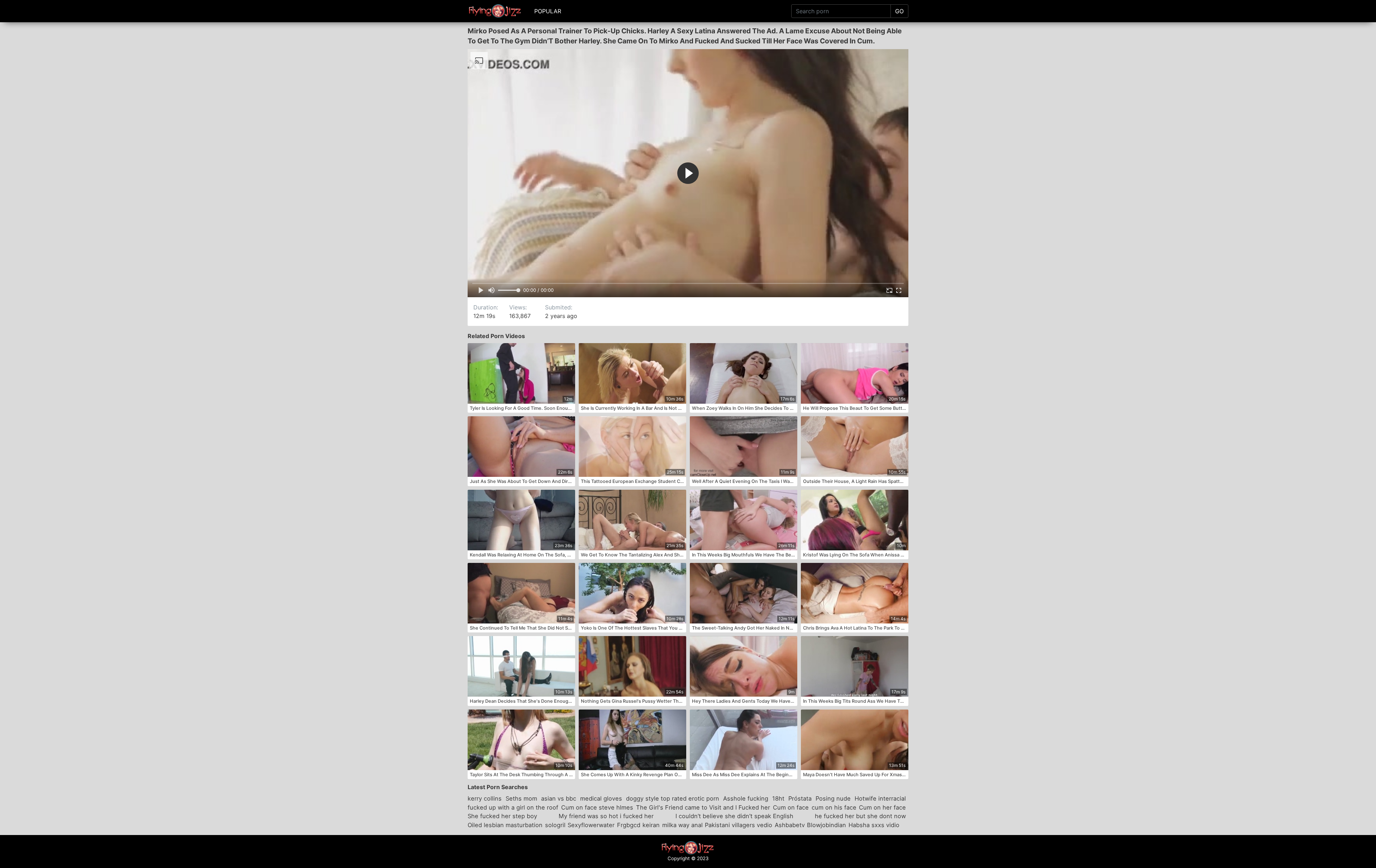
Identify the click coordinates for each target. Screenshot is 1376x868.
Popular (547, 11)
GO (899, 11)
